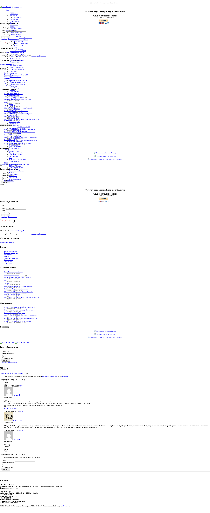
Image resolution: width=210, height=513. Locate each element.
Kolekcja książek (16, 66)
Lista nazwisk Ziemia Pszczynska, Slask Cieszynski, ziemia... (22, 297)
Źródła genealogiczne (17, 82)
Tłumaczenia (14, 93)
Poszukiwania (14, 91)
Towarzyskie (14, 95)
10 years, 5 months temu (50, 376)
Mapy (12, 73)
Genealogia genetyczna (18, 88)
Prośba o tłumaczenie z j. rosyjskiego (15, 313)
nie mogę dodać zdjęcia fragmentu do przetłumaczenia (20, 318)
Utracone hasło (12, 217)
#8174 (21, 386)
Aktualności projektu (17, 54)
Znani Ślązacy (15, 71)
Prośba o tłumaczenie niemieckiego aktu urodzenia (19, 310)
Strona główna (4, 373)
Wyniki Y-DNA (15, 58)
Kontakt (12, 27)
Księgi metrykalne (16, 32)
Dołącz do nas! (11, 99)
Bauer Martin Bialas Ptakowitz (13, 272)
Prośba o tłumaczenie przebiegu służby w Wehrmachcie (20, 315)
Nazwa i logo (14, 19)
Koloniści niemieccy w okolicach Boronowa (17, 277)
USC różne (13, 47)
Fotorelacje (18, 17)
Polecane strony (15, 62)
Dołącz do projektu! (17, 60)
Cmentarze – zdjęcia (17, 69)
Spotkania (13, 15)
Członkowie (14, 14)
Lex (5, 280)
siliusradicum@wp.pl (11, 488)
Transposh (66, 506)
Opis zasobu (18, 41)
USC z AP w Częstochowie (19, 43)
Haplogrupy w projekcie (18, 56)
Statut (12, 23)
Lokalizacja (14, 25)
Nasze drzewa (14, 86)
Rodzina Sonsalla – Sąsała (12, 294)
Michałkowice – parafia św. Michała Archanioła (18, 286)
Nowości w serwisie (25, 38)
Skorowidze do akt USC (18, 51)
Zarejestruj (5, 217)
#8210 (21, 430)
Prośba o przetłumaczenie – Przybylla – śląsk (17, 321)
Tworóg (6, 283)
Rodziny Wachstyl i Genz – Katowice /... (16, 289)
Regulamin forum (16, 28)
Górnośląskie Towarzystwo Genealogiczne (105, 3)
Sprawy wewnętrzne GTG (19, 80)
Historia (12, 90)
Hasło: (4, 210)
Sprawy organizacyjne (17, 84)
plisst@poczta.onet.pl (11, 408)
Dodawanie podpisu (17, 97)
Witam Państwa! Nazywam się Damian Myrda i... (18, 292)
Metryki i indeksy (12, 30)
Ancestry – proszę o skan (11, 275)
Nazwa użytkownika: (8, 208)
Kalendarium (14, 21)
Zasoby (8, 64)
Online (7, 242)
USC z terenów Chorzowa (19, 40)
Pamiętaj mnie (8, 213)
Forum (8, 79)
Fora (11, 373)
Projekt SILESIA (11, 53)
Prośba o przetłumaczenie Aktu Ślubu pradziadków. (19, 307)
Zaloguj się (5, 215)
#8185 (21, 411)
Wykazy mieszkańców (17, 67)
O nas (8, 10)
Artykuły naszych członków (19, 75)
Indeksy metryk (15, 34)
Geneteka (17, 36)
